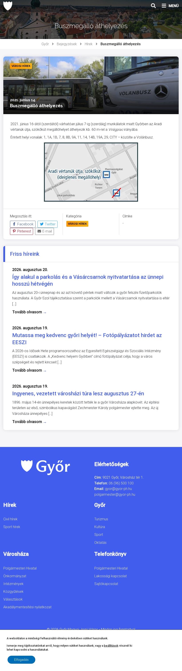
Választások (13, 599)
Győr (45, 44)
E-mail (47, 231)
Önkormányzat (14, 576)
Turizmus (101, 519)
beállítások (111, 645)
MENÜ (174, 6)
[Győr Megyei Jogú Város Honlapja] (7, 6)
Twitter (49, 224)
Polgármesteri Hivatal (20, 568)
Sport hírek (11, 527)
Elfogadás (21, 659)
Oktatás (100, 542)
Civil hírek (10, 519)
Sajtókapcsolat (106, 584)
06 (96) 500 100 (121, 483)
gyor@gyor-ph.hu (118, 489)
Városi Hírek (77, 223)
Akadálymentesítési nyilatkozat (27, 607)
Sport (98, 535)
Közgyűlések (13, 591)
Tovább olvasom (29, 312)
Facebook (25, 224)
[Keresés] (153, 6)
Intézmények (13, 584)
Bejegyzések (67, 44)
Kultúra (99, 527)
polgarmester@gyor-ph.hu (114, 494)
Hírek (89, 44)
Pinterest (23, 231)
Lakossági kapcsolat (110, 576)
